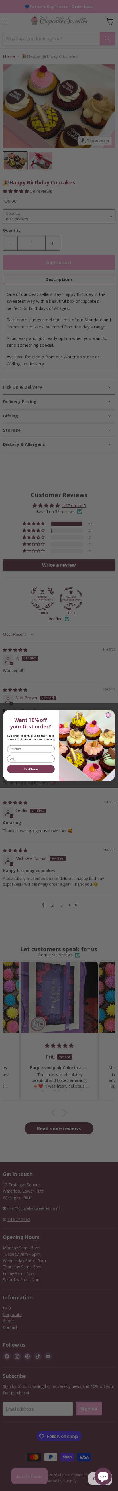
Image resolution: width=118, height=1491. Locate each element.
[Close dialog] (108, 715)
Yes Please (31, 769)
